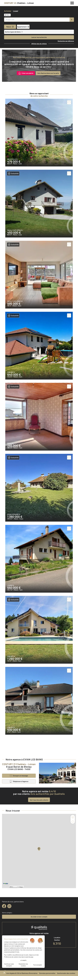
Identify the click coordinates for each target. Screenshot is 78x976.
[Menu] (72, 2)
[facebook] (4, 906)
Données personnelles (47, 973)
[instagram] (9, 906)
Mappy (21, 887)
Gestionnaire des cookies (66, 973)
